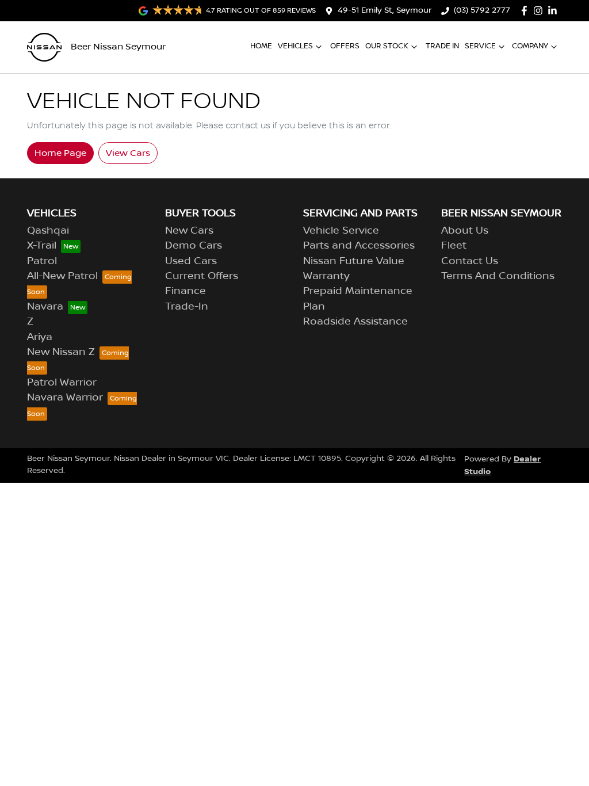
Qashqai (48, 230)
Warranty (326, 276)
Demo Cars (193, 245)
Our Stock (386, 46)
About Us (464, 230)
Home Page (60, 153)
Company (530, 46)
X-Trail (41, 245)
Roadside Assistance (355, 321)
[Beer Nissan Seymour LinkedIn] (555, 11)
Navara (45, 306)
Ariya (39, 337)
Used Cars (191, 261)
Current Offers (201, 276)
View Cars (128, 153)
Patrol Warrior (62, 382)
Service (480, 46)
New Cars (189, 230)
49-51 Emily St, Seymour (385, 10)
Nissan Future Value (353, 261)
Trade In (442, 46)
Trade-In (186, 306)
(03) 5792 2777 (482, 10)
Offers (344, 46)
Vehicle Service (341, 230)
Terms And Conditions (497, 276)
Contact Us (469, 261)
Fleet (453, 245)
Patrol (42, 261)
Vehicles (295, 46)
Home (261, 46)
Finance (185, 291)
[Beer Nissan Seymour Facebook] (526, 11)
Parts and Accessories (359, 245)
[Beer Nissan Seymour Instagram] (540, 11)
